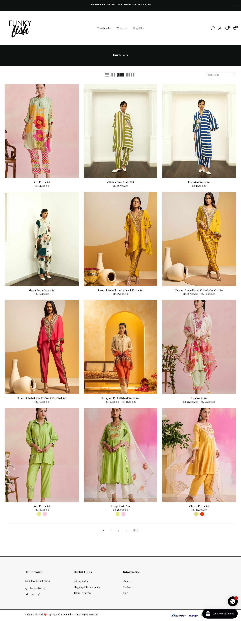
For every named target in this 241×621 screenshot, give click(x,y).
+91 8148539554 (37, 588)
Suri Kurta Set (41, 182)
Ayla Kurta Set (199, 398)
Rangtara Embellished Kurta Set (120, 398)
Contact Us (128, 587)
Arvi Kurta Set (41, 506)
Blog (125, 592)
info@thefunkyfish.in (39, 581)
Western (121, 28)
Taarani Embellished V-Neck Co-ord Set (199, 290)
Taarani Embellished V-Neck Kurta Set (120, 290)
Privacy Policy (81, 581)
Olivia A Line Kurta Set (120, 182)
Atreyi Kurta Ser (120, 506)
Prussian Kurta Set (199, 182)
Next (135, 530)
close (6, 5)
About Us (127, 581)
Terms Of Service (82, 592)
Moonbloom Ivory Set (42, 290)
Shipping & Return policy (87, 587)
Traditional (103, 28)
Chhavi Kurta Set (199, 506)
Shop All (137, 28)
